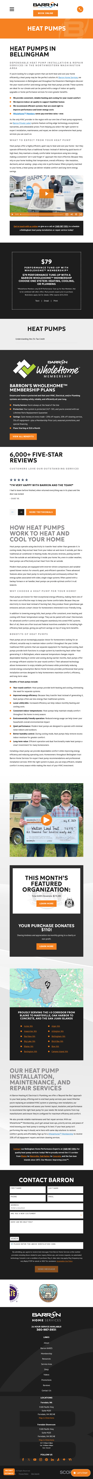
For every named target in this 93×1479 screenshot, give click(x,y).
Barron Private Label (22, 123)
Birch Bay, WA (57, 1041)
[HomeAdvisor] (64, 1459)
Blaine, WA (28, 1046)
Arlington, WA (58, 1031)
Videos (46, 1374)
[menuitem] (46, 339)
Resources (46, 1358)
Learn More (46, 903)
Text (37, 300)
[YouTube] (34, 1459)
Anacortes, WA (30, 1031)
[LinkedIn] (52, 1459)
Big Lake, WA (29, 1041)
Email (46, 300)
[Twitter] (28, 1459)
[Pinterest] (46, 1459)
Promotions (46, 1380)
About (46, 1343)
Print (56, 300)
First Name (16, 1188)
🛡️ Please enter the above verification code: (33, 1244)
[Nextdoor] (70, 1459)
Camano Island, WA (60, 1051)
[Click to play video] (46, 820)
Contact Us (46, 1390)
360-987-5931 (46, 1330)
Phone (14, 1197)
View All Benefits (23, 436)
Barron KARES (46, 1348)
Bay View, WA (29, 1036)
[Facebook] (23, 1459)
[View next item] (21, 512)
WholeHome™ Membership (61, 1134)
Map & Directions (46, 1418)
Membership (46, 1353)
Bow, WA (55, 1046)
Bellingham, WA (58, 1036)
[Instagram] (40, 1459)
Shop (46, 1369)
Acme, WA (28, 1026)
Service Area (46, 1364)
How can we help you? (22, 1222)
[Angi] (58, 1459)
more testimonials (41, 512)
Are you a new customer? (23, 1214)
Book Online (45, 13)
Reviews (46, 1385)
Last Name (53, 1188)
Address (15, 1205)
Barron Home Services (68, 77)
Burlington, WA (30, 1051)
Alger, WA (56, 1026)
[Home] (45, 5)
